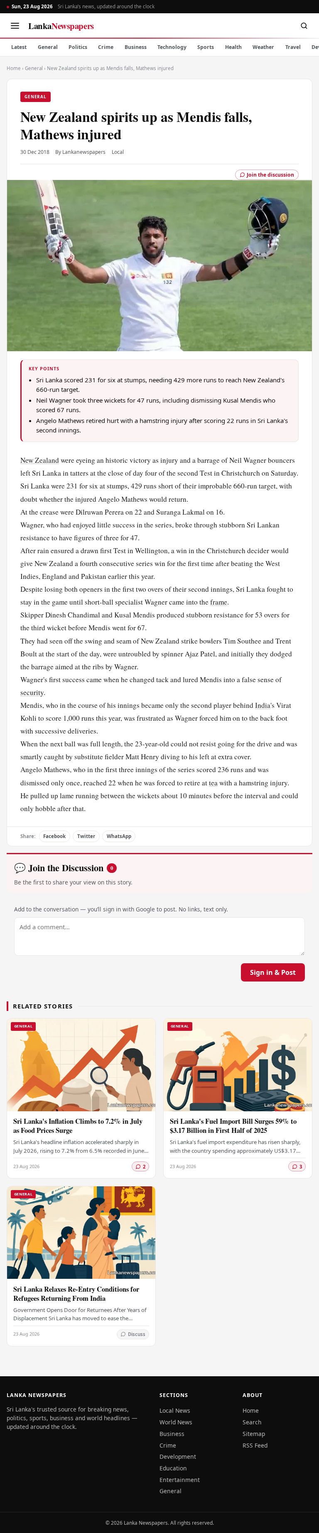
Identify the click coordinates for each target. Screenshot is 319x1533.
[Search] (304, 25)
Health (233, 47)
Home (14, 68)
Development (178, 1456)
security (32, 692)
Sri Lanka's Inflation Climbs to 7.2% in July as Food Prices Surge (77, 1125)
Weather (263, 47)
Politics (78, 47)
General (48, 47)
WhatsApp (119, 836)
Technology (171, 47)
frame (218, 602)
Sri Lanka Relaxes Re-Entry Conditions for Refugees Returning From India (76, 1293)
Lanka (61, 25)
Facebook (54, 836)
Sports (205, 47)
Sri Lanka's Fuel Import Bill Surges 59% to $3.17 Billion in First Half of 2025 (233, 1125)
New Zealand (39, 460)
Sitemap (254, 1434)
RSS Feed (255, 1445)
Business (136, 47)
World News (176, 1422)
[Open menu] (15, 25)
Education (173, 1468)
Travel (293, 47)
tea (213, 782)
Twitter (86, 836)
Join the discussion (270, 174)
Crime (105, 47)
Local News (175, 1410)
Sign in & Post (273, 972)
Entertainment (180, 1480)
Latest (19, 47)
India (262, 705)
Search (252, 1422)
